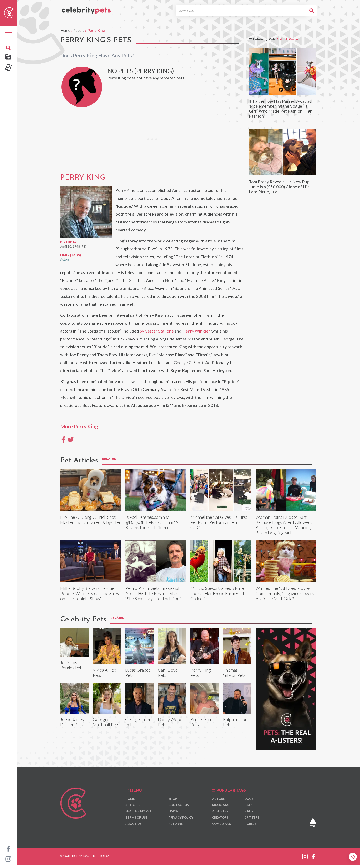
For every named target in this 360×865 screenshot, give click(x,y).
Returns (176, 823)
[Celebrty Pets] (86, 8)
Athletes (220, 811)
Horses (250, 823)
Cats (248, 805)
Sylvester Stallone (157, 330)
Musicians (220, 805)
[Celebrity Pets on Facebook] (8, 848)
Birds (248, 811)
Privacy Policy (181, 817)
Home (65, 30)
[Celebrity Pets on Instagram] (8, 858)
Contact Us (179, 805)
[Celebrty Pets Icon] (8, 12)
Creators (220, 817)
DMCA (173, 811)
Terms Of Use (136, 817)
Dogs (248, 798)
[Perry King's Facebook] (63, 439)
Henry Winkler (196, 330)
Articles (132, 805)
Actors (65, 259)
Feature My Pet (138, 811)
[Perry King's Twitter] (71, 439)
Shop (173, 798)
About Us (133, 823)
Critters (251, 817)
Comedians (221, 823)
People (79, 30)
